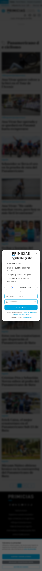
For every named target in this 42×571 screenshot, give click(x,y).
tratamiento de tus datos (21, 314)
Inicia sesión (27, 318)
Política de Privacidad (29, 312)
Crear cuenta (21, 307)
